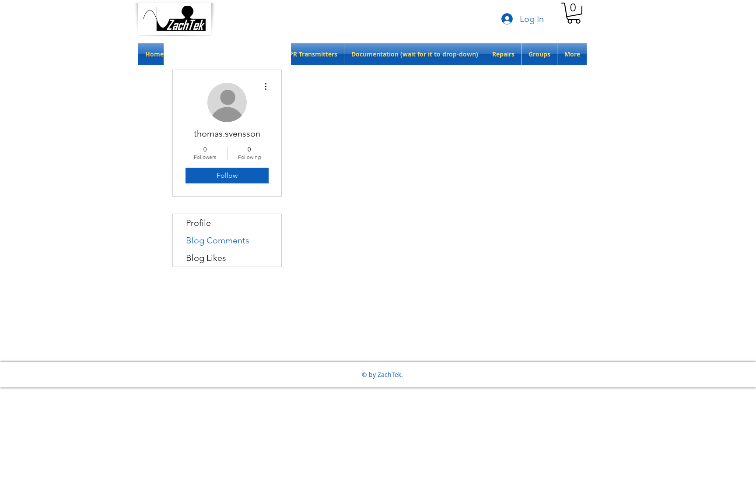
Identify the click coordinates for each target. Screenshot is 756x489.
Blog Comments (217, 240)
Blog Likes (206, 258)
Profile (198, 223)
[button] (573, 13)
